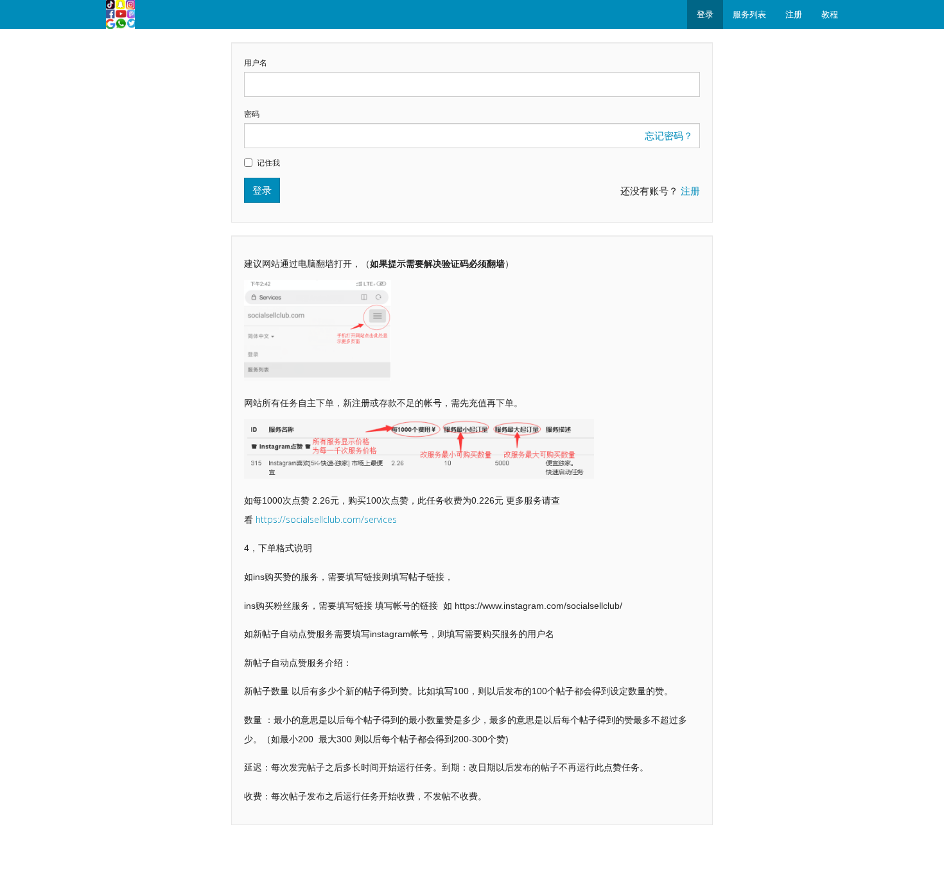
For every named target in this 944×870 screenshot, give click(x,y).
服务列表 (749, 14)
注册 (793, 14)
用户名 (255, 63)
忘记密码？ (669, 135)
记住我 (268, 163)
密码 (251, 114)
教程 (829, 14)
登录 (705, 14)
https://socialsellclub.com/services (326, 519)
